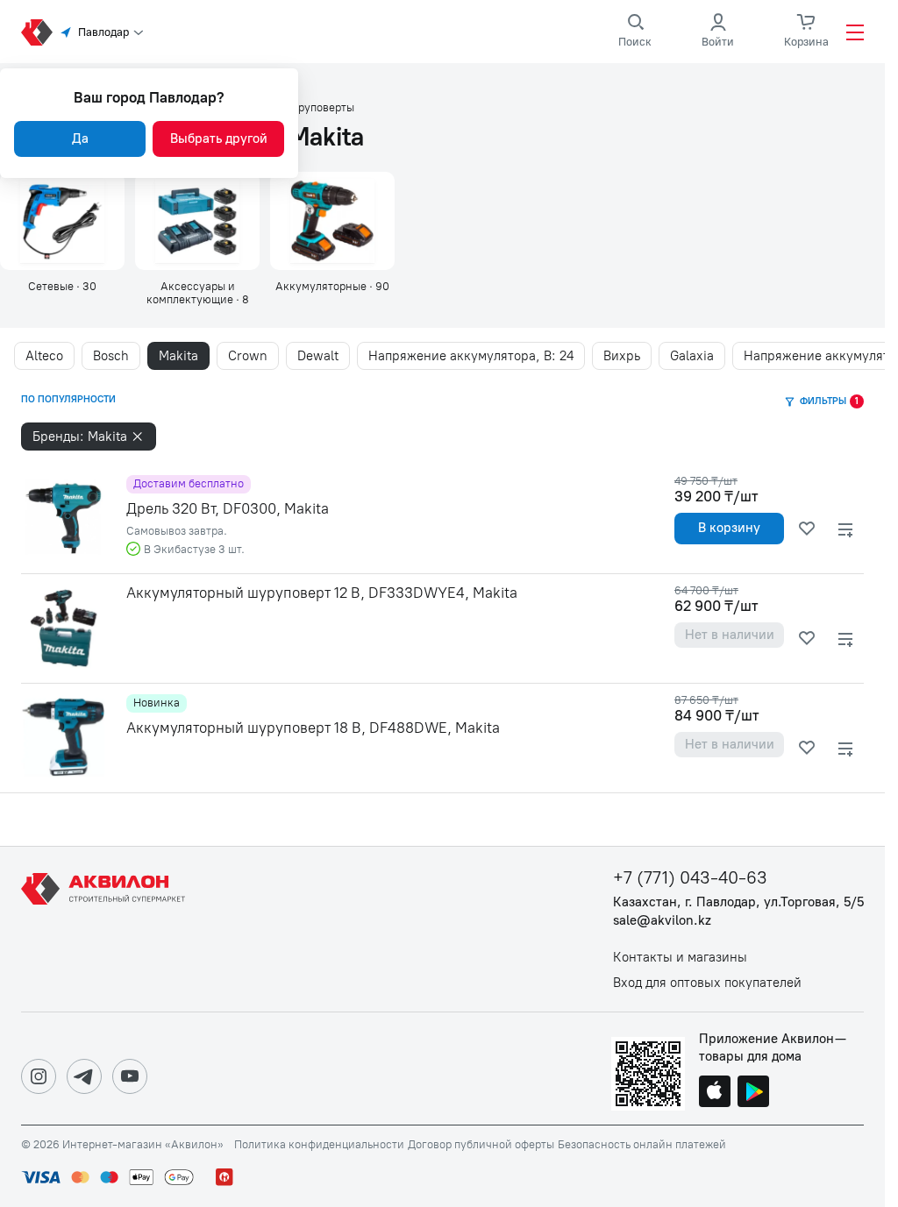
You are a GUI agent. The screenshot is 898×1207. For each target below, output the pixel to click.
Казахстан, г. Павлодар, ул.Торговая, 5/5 (738, 902)
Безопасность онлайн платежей (642, 1145)
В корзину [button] (729, 528)
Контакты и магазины (680, 957)
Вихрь (621, 356)
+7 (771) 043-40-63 (690, 878)
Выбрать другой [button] (218, 138)
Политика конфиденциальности (319, 1145)
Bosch (111, 356)
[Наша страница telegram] (84, 1076)
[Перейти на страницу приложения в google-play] (753, 1093)
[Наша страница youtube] (129, 1076)
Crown (247, 356)
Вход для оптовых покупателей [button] (707, 983)
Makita (178, 356)
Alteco (44, 356)
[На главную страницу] (106, 929)
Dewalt (318, 356)
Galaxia (692, 356)
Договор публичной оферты (481, 1145)
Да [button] (80, 138)
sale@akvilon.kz (662, 920)
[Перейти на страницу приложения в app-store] (715, 1093)
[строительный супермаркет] (37, 32)
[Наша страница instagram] (38, 1076)
